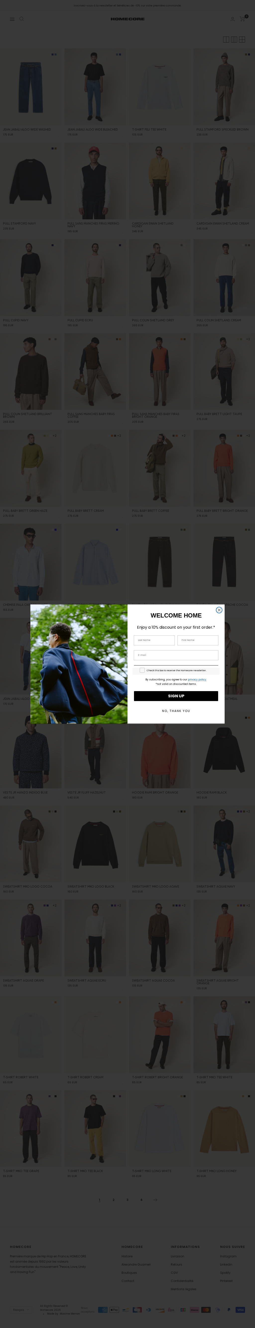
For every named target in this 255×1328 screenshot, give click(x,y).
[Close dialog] (219, 610)
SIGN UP (176, 696)
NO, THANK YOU (176, 711)
